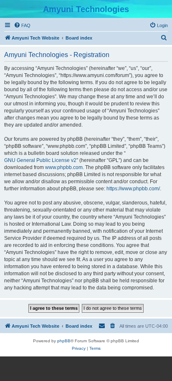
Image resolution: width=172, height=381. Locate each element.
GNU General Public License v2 (40, 160)
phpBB (64, 341)
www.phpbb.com (64, 167)
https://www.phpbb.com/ (133, 189)
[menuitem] (22, 25)
